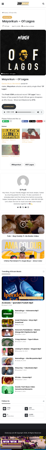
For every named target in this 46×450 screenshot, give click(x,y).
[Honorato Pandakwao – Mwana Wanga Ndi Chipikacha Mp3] (7, 333)
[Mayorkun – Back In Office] (11, 134)
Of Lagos (30, 165)
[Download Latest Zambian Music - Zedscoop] (23, 3)
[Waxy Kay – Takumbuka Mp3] (7, 371)
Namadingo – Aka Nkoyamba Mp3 (28, 358)
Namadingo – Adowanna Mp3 (26, 311)
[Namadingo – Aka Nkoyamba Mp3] (7, 361)
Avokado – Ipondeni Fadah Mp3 (17, 302)
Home (6, 12)
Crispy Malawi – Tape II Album (26, 339)
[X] (23, 207)
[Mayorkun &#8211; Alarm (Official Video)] (31, 134)
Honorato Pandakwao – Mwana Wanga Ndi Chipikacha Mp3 (27, 331)
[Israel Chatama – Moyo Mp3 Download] (7, 323)
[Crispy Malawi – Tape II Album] (7, 342)
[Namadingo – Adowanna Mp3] (7, 314)
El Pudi (7, 26)
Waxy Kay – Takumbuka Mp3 (26, 368)
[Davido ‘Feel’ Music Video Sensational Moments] (7, 390)
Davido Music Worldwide (11, 84)
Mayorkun (17, 165)
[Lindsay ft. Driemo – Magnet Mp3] (7, 352)
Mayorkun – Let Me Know (10, 156)
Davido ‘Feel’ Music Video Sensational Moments (25, 388)
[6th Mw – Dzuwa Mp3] (7, 380)
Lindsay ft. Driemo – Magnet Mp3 (28, 349)
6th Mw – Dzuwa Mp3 (23, 377)
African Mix (13, 12)
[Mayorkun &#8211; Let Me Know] (11, 150)
